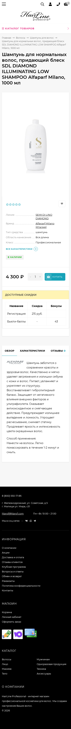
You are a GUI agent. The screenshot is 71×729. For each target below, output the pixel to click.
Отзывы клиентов (12, 562)
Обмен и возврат (12, 576)
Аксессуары (44, 673)
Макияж (7, 668)
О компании (9, 547)
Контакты (7, 590)
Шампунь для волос (42, 37)
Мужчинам (43, 659)
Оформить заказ (11, 621)
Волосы (20, 37)
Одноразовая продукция (51, 664)
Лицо (5, 664)
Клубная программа (14, 566)
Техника (41, 668)
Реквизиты (8, 581)
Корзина (7, 612)
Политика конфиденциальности (21, 585)
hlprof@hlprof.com (13, 513)
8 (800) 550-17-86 (11, 495)
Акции (5, 552)
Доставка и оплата (13, 557)
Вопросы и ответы (12, 571)
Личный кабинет (11, 617)
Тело (4, 673)
